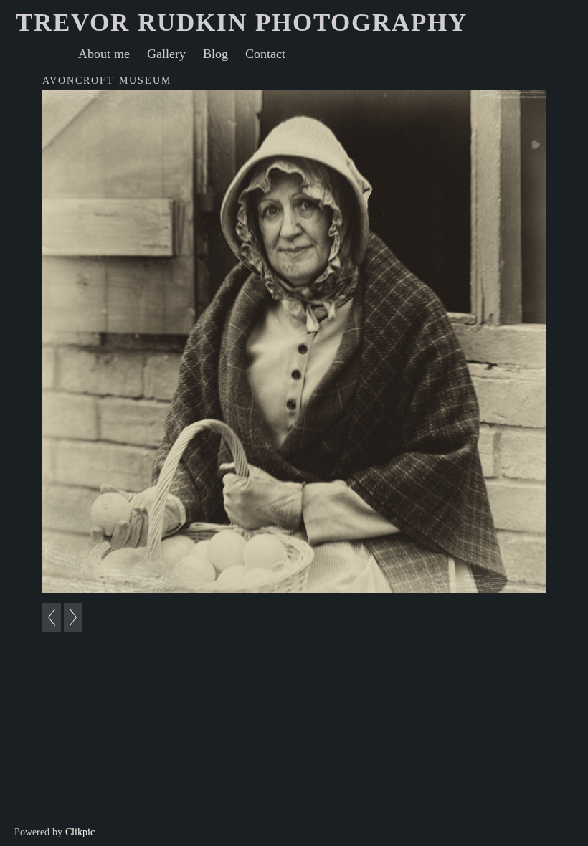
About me (104, 54)
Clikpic (80, 831)
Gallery (166, 54)
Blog (215, 54)
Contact (265, 54)
